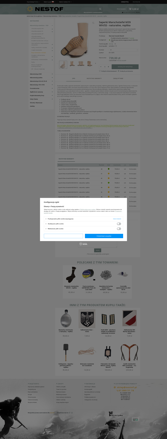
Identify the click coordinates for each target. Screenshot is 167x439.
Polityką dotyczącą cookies (88, 209)
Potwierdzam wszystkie (104, 236)
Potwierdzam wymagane (63, 236)
